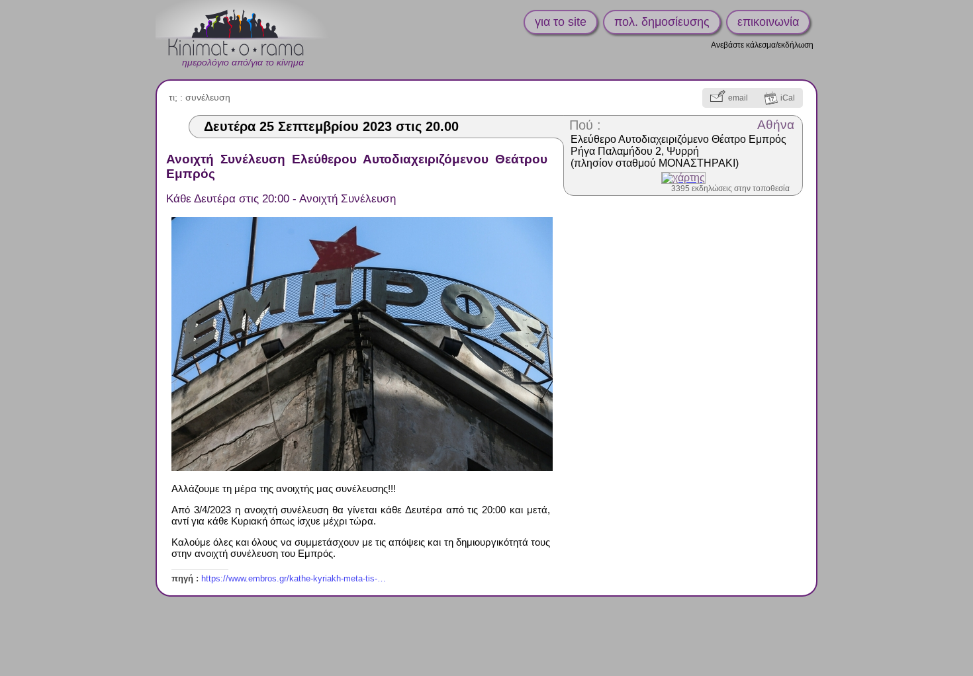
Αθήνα (775, 125)
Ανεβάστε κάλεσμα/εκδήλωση (762, 45)
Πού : (585, 125)
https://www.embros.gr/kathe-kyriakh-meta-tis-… (293, 578)
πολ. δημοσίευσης (662, 21)
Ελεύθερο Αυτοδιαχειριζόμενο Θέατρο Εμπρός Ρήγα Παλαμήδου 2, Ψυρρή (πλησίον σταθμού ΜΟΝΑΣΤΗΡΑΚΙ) (678, 151)
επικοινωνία (768, 21)
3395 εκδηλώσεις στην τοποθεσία (730, 188)
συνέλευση (207, 97)
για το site (560, 21)
